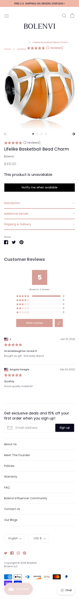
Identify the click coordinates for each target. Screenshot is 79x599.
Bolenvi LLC (11, 566)
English (13, 538)
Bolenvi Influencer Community (25, 498)
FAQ (7, 487)
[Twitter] (4, 553)
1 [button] (33, 134)
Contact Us (12, 509)
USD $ (38, 538)
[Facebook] (10, 553)
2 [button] (37, 134)
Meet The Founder (17, 455)
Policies (9, 466)
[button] (59, 323)
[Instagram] (17, 553)
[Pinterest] (23, 553)
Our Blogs (10, 520)
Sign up (65, 428)
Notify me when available (40, 187)
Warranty (10, 477)
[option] (39, 93)
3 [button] (42, 134)
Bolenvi (9, 156)
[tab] (39, 203)
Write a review (34, 323)
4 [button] (46, 134)
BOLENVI (39, 26)
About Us (10, 444)
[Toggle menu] (6, 15)
